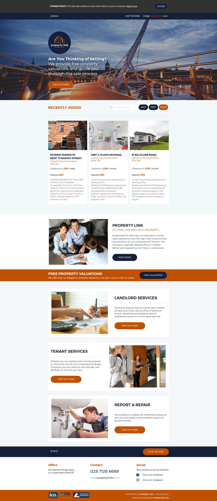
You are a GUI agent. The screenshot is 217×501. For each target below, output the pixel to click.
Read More (124, 257)
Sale (143, 107)
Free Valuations (153, 275)
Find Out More (61, 82)
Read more (131, 6)
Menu (55, 16)
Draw (163, 107)
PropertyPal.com (161, 498)
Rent (153, 107)
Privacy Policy (162, 494)
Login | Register (156, 452)
